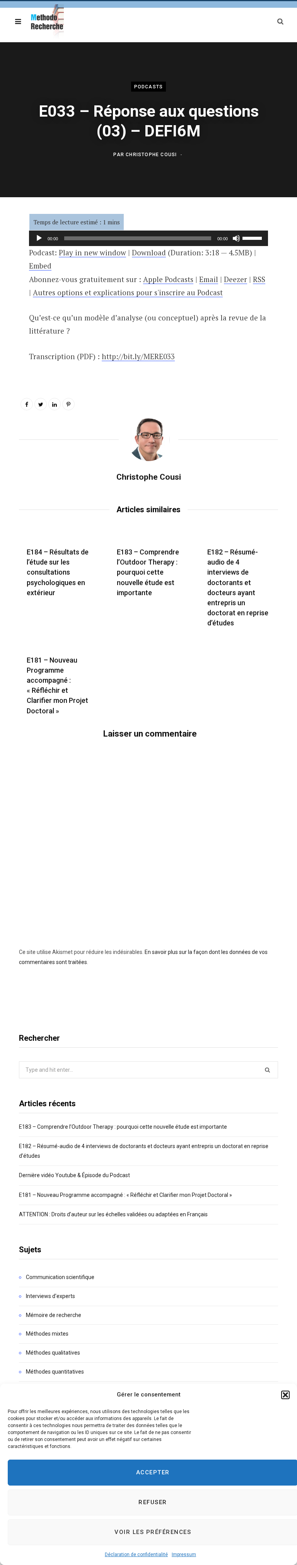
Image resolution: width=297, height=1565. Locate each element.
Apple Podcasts (168, 279)
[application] (148, 238)
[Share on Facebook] (26, 404)
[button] (285, 1395)
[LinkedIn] (54, 404)
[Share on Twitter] (40, 404)
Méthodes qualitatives (53, 1353)
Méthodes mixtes (47, 1334)
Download (149, 252)
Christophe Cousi (151, 154)
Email (208, 279)
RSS (259, 279)
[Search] (280, 21)
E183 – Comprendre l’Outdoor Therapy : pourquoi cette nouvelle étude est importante (148, 572)
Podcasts (148, 87)
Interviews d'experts (50, 1296)
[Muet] (236, 238)
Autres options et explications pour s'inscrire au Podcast (128, 292)
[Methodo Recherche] (46, 21)
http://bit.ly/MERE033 (138, 356)
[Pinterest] (68, 404)
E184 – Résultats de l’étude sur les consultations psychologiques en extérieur (58, 572)
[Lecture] (39, 238)
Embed (40, 265)
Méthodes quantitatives (55, 1372)
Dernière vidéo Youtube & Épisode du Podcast (74, 1175)
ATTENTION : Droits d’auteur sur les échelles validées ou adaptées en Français (113, 1214)
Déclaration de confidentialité (136, 1554)
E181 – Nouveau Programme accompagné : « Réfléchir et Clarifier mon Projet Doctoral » (125, 1195)
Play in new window (92, 252)
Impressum (184, 1554)
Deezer (235, 279)
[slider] (253, 237)
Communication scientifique (60, 1277)
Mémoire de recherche (53, 1315)
